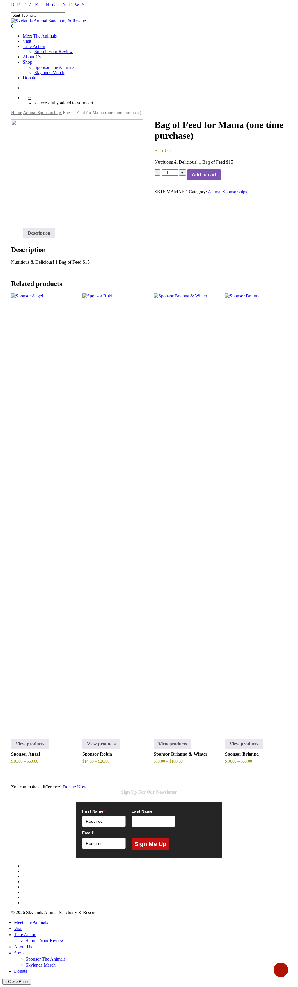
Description (39, 233)
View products (30, 743)
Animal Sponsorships (42, 112)
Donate (20, 971)
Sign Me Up (150, 844)
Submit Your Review (45, 940)
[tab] (39, 233)
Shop (19, 952)
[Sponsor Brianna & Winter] (184, 511)
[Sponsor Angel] (41, 511)
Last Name (142, 811)
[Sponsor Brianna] (255, 511)
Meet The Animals (31, 922)
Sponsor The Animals (45, 958)
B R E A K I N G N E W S (48, 4)
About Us (23, 946)
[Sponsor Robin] (112, 511)
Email (88, 833)
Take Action (25, 934)
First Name (93, 811)
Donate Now (74, 786)
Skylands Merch (41, 965)
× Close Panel (17, 981)
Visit (18, 928)
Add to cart (204, 174)
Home (16, 112)
